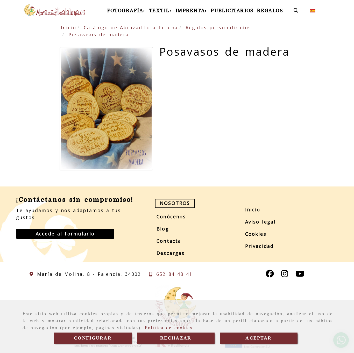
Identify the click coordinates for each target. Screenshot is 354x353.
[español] (312, 10)
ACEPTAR (258, 338)
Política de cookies (169, 327)
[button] (65, 234)
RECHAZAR (175, 338)
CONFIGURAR (93, 338)
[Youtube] (300, 275)
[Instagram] (285, 275)
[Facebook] (270, 275)
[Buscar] (296, 10)
